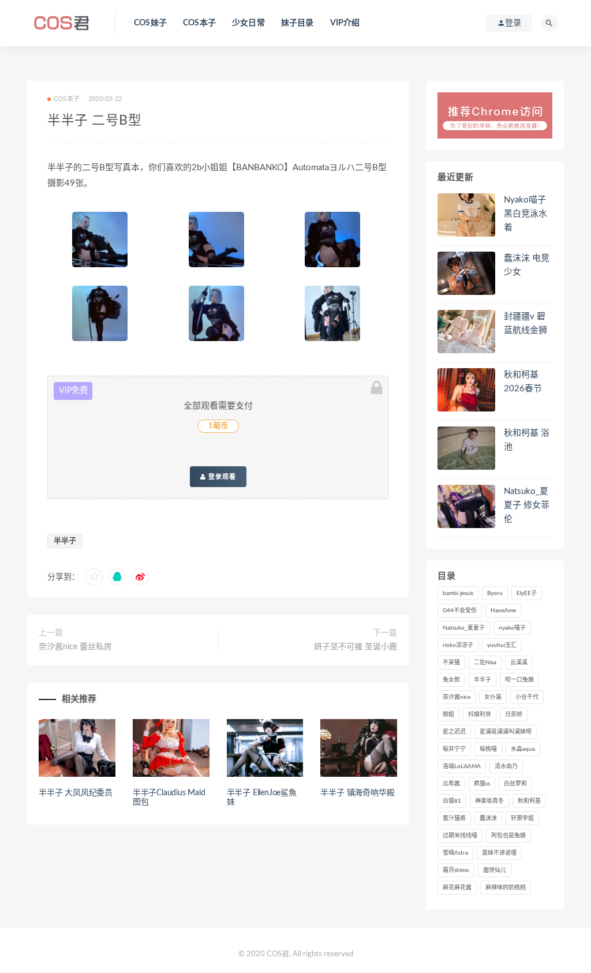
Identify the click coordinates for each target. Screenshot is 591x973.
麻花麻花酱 (457, 887)
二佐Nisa (485, 662)
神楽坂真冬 (489, 801)
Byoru (495, 593)
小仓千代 (526, 697)
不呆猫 (451, 662)
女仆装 (493, 697)
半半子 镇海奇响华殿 (357, 793)
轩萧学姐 (522, 818)
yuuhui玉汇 (502, 645)
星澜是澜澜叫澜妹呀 (506, 732)
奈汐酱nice (456, 697)
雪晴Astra (455, 853)
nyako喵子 (512, 628)
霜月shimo (456, 870)
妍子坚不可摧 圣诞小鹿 (355, 647)
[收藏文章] (94, 577)
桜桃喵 (488, 749)
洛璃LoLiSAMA (462, 766)
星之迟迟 (454, 732)
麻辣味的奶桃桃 (505, 887)
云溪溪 (519, 662)
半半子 (65, 541)
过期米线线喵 (460, 836)
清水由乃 (506, 766)
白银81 (452, 801)
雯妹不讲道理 (499, 853)
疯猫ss (482, 784)
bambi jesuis (458, 593)
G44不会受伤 (460, 610)
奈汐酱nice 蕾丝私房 (75, 647)
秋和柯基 (529, 801)
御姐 (448, 714)
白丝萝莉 (515, 784)
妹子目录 (297, 23)
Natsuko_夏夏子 (464, 628)
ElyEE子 (527, 593)
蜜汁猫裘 (454, 818)
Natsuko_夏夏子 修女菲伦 (526, 505)
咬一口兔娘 (519, 680)
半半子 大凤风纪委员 (76, 793)
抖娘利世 (479, 714)
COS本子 (199, 23)
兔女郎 (451, 680)
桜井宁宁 (454, 749)
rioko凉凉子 (458, 645)
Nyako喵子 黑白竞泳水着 (525, 214)
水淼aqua (523, 749)
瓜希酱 (451, 784)
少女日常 (248, 23)
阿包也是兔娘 (508, 836)
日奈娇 (513, 714)
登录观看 (221, 476)
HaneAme (503, 610)
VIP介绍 (345, 23)
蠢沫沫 (488, 818)
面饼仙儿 (494, 870)
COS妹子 (150, 23)
